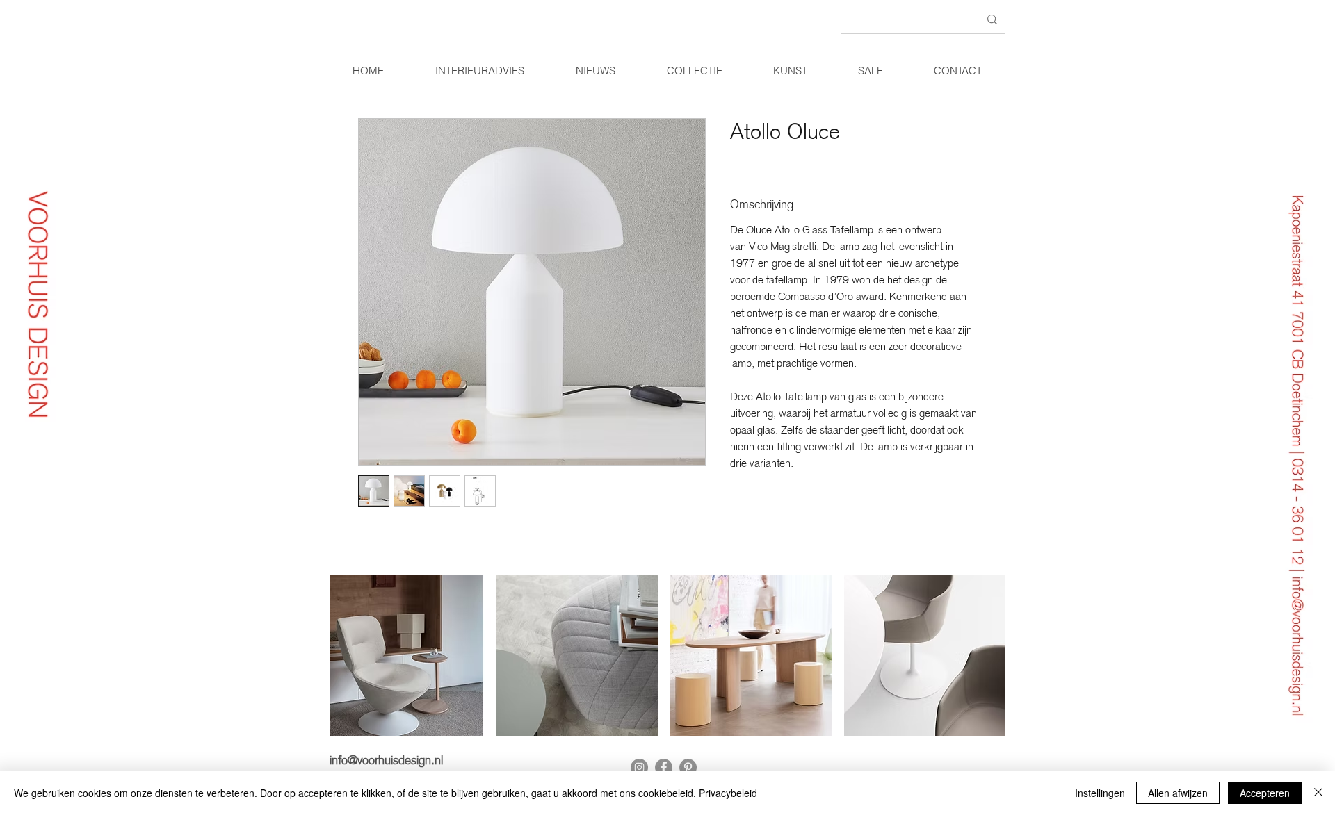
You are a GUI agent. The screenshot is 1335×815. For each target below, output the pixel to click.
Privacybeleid (728, 793)
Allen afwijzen (1178, 793)
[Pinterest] (688, 767)
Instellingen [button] (1100, 793)
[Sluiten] (1318, 793)
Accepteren (1265, 793)
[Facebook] (663, 767)
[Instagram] (639, 767)
